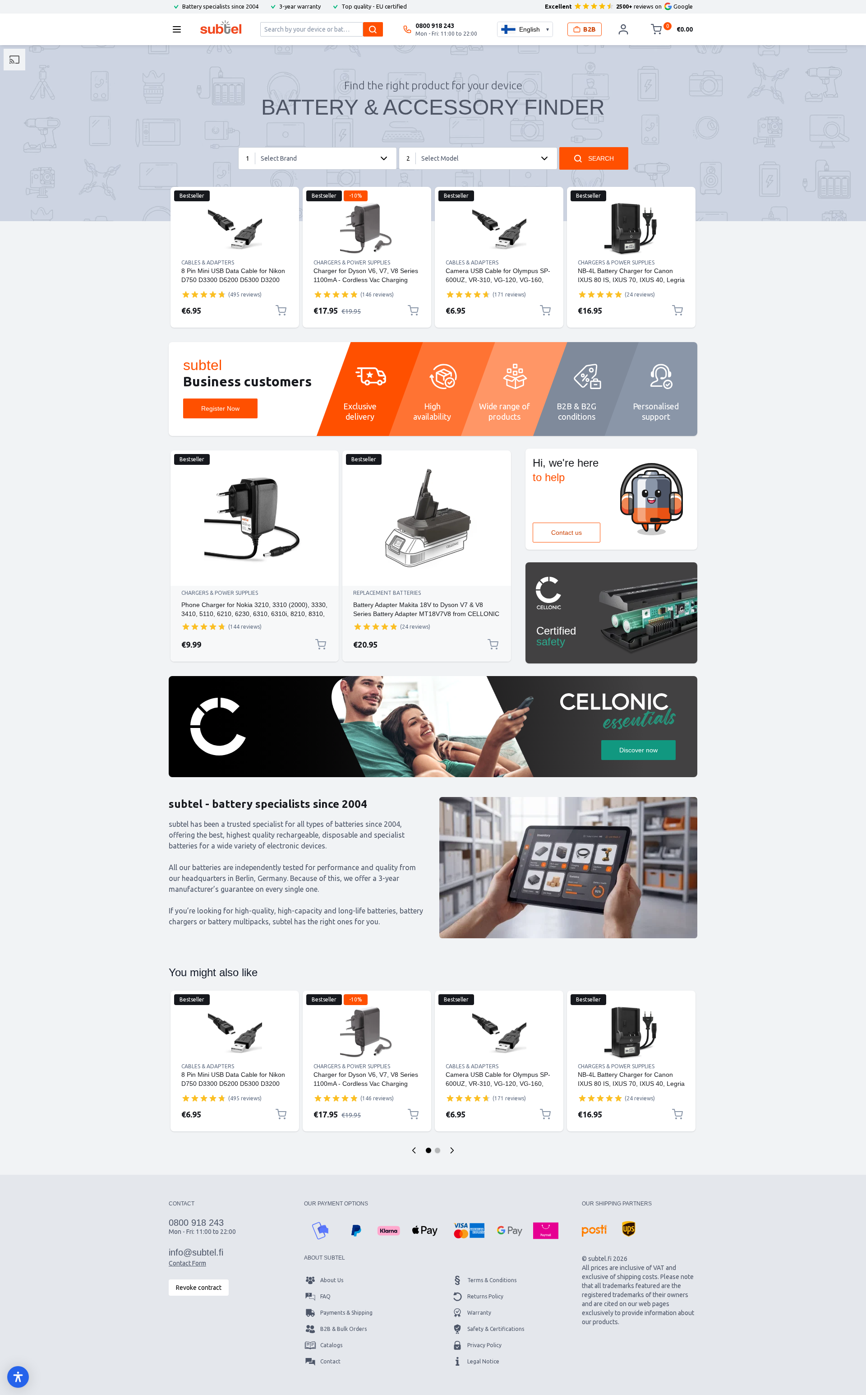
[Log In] (623, 29)
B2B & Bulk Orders (343, 1329)
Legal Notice (483, 1361)
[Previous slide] (414, 1150)
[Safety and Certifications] (611, 612)
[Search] (373, 29)
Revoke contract (198, 1287)
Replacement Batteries (387, 593)
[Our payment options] (320, 1230)
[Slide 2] (437, 1150)
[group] (203, 294)
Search (601, 158)
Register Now (220, 408)
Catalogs (331, 1345)
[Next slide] (452, 1150)
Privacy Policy (484, 1345)
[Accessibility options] (18, 1377)
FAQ (325, 1296)
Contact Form (187, 1263)
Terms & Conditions (491, 1280)
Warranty (479, 1313)
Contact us (566, 532)
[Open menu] (179, 29)
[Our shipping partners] (594, 1230)
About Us (331, 1280)
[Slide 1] (428, 1150)
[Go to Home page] (220, 27)
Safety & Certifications (495, 1329)
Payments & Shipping (346, 1313)
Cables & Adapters (207, 262)
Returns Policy (485, 1296)
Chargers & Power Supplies (351, 262)
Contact (330, 1361)
